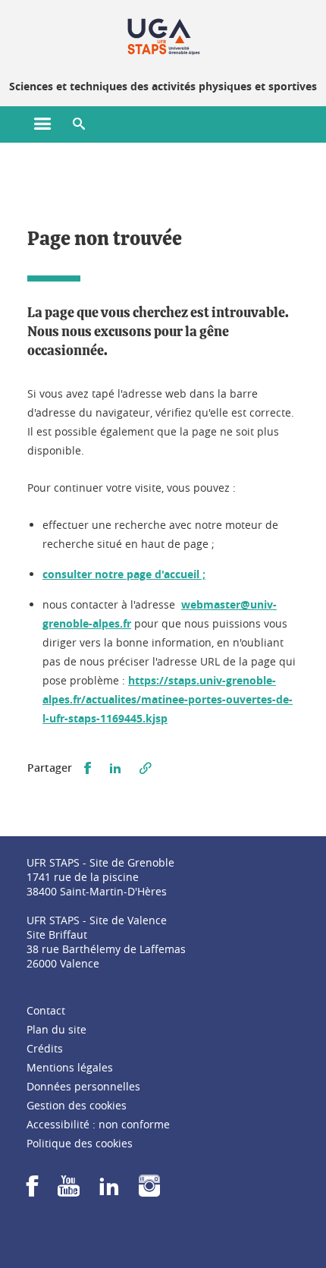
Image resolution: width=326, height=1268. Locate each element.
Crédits (45, 1048)
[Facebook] (33, 1191)
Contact (46, 1010)
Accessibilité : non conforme (98, 1124)
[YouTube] (69, 1191)
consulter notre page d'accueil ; (123, 574)
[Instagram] (149, 1191)
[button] (79, 124)
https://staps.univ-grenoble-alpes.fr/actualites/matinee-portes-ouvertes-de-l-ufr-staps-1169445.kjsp (167, 699)
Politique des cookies (80, 1143)
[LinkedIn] (109, 1191)
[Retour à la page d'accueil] (163, 36)
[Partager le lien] (145, 768)
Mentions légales (70, 1067)
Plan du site (56, 1029)
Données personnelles (83, 1086)
